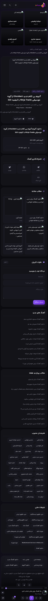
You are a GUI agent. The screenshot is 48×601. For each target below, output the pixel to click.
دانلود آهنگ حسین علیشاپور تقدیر (34, 424)
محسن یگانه (39, 474)
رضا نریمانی (33, 463)
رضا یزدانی (29, 446)
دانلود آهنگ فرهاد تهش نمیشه (35, 354)
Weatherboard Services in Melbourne (32, 543)
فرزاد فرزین (40, 491)
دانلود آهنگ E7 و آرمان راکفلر (36, 414)
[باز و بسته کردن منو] (4, 5)
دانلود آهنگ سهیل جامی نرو (36, 394)
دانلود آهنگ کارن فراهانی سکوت (34, 399)
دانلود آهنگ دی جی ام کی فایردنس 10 (33, 409)
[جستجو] (10, 5)
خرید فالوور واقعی (22, 520)
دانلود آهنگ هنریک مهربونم (36, 384)
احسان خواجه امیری (14, 440)
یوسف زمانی (30, 497)
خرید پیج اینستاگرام (37, 520)
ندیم (16, 480)
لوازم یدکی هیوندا (19, 537)
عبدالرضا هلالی (28, 468)
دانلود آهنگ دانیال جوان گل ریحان (34, 334)
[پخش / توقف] (31, 598)
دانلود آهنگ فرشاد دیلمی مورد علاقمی (33, 339)
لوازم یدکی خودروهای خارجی (15, 531)
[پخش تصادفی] (23, 598)
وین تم (18, 580)
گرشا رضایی (25, 457)
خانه (46, 49)
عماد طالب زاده (18, 497)
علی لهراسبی (39, 446)
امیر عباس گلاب (15, 468)
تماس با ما (26, 560)
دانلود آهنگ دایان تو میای (36, 379)
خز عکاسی (30, 531)
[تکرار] (40, 598)
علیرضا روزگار (39, 468)
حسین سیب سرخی (38, 457)
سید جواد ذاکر (39, 451)
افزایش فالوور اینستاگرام (36, 537)
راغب (9, 486)
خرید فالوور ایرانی (21, 514)
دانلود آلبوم (18, 119)
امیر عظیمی (29, 486)
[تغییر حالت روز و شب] (15, 5)
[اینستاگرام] (29, 585)
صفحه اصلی (37, 560)
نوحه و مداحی (38, 565)
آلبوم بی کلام (38, 105)
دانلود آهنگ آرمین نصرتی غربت (35, 344)
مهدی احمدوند (26, 480)
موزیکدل (10, 520)
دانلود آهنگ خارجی (12, 565)
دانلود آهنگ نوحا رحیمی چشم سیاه (34, 404)
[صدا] (3, 598)
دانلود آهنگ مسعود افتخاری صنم (34, 319)
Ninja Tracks (20, 108)
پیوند (41, 463)
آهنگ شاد (26, 526)
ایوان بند (40, 497)
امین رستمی (18, 486)
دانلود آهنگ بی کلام (36, 49)
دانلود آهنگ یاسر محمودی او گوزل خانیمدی (31, 349)
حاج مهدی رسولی (14, 491)
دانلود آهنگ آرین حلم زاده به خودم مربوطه (31, 359)
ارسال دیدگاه (39, 302)
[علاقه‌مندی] (2, 592)
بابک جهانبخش (39, 480)
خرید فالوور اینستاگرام (36, 514)
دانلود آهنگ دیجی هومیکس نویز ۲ (34, 364)
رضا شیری (28, 451)
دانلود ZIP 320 (22, 148)
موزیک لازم (40, 531)
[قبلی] (27, 598)
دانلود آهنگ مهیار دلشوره (36, 329)
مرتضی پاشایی (13, 474)
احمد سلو (18, 451)
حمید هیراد (11, 463)
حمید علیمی (40, 486)
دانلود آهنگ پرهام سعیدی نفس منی (33, 419)
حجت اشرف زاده (28, 491)
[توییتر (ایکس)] (19, 585)
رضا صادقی (40, 440)
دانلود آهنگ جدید (38, 526)
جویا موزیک (14, 543)
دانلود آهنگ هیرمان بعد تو (36, 324)
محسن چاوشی (29, 440)
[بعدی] (36, 598)
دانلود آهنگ (39, 548)
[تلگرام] (24, 585)
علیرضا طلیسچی (17, 446)
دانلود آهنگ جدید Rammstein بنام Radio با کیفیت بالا (28, 389)
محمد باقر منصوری (26, 474)
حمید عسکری (14, 457)
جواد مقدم (22, 463)
